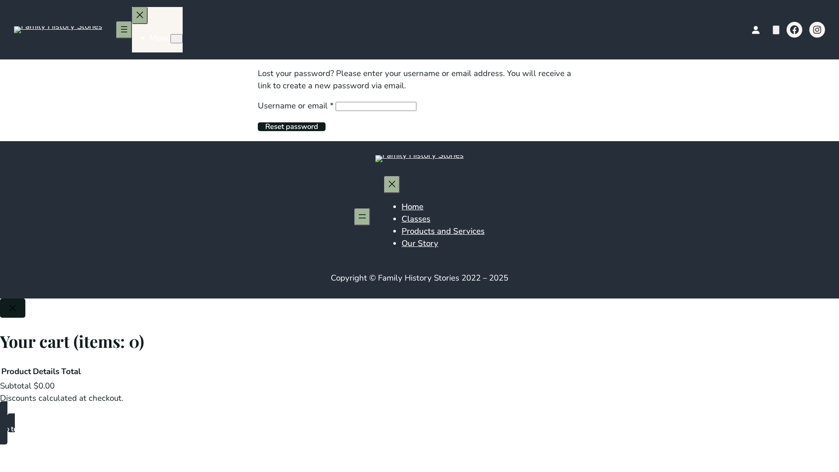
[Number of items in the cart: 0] (776, 30)
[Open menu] (124, 29)
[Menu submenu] (176, 38)
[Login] (755, 30)
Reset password (291, 126)
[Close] (12, 308)
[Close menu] (140, 15)
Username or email (295, 105)
